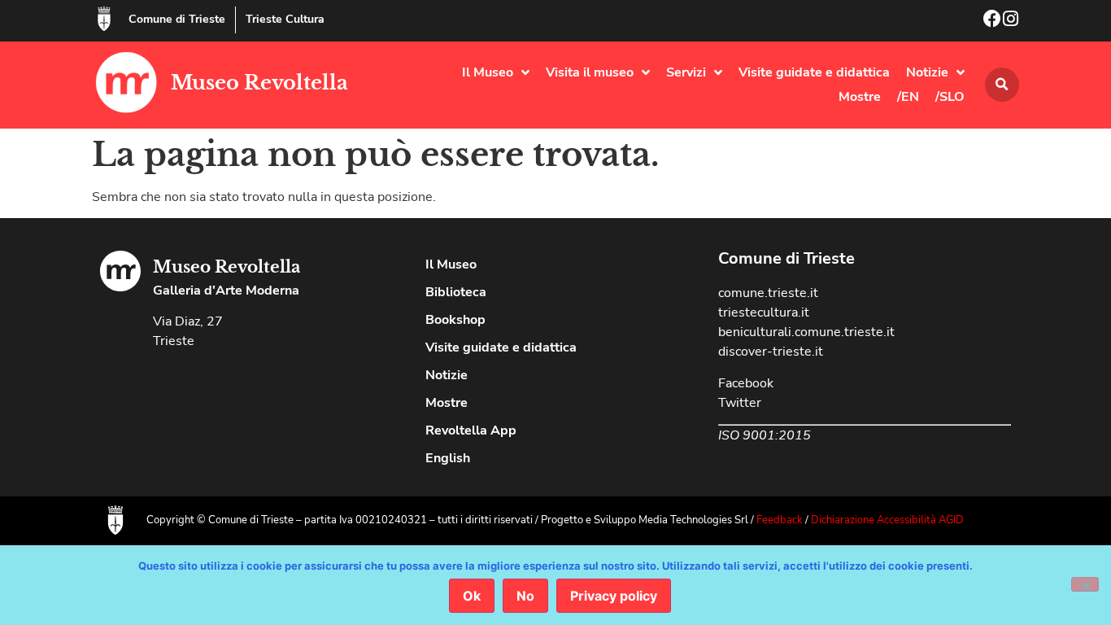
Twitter (739, 403)
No (525, 596)
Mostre (860, 97)
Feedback (779, 520)
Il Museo (487, 72)
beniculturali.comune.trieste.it (806, 332)
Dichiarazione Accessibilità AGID (887, 520)
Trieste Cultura (285, 19)
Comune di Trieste (177, 19)
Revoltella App (470, 430)
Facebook (745, 383)
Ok (472, 596)
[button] (1002, 85)
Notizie (927, 72)
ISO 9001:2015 (764, 435)
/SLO (950, 97)
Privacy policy (613, 596)
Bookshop (455, 320)
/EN (908, 97)
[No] (1085, 584)
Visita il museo (590, 72)
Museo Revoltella (259, 82)
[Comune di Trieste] (104, 19)
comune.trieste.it (768, 293)
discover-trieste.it (770, 352)
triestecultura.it (763, 312)
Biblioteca (455, 292)
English (447, 458)
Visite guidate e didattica (814, 72)
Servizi (686, 72)
